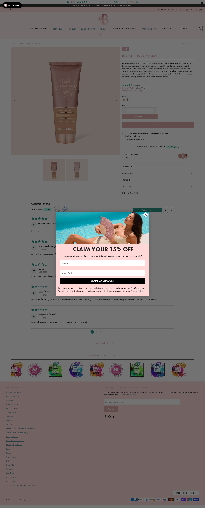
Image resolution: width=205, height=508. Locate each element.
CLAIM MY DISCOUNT (102, 280)
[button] (12, 5)
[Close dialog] (146, 215)
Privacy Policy (137, 291)
